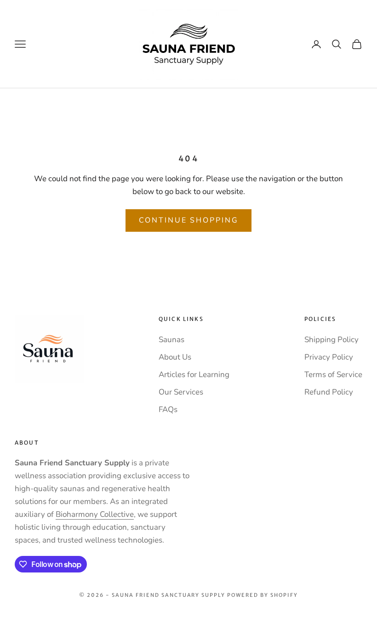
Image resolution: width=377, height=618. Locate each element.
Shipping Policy (331, 339)
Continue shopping (189, 220)
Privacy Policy (328, 357)
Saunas (171, 339)
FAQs (168, 409)
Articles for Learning (194, 374)
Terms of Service (333, 374)
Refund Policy (328, 392)
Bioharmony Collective (95, 514)
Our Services (181, 392)
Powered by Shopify (262, 595)
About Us (175, 357)
